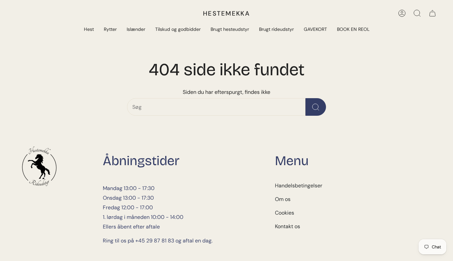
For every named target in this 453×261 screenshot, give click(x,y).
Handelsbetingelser (298, 185)
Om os (283, 199)
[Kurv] (432, 13)
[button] (89, 30)
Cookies (284, 212)
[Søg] (417, 13)
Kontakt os (287, 226)
